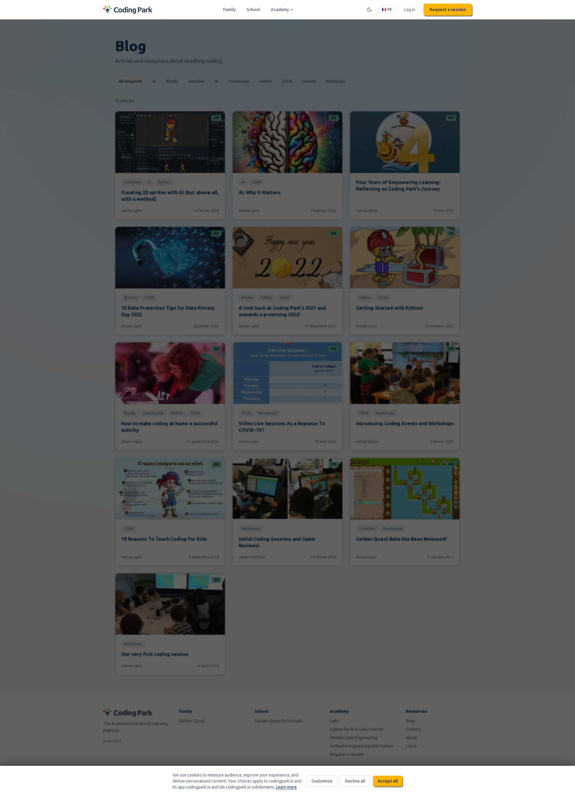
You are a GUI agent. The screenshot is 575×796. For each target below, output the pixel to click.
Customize (321, 781)
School (253, 9)
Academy (280, 9)
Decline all (355, 781)
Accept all (388, 781)
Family (229, 9)
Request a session (447, 9)
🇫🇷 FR (387, 9)
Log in (409, 9)
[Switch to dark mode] (369, 9)
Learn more (286, 787)
